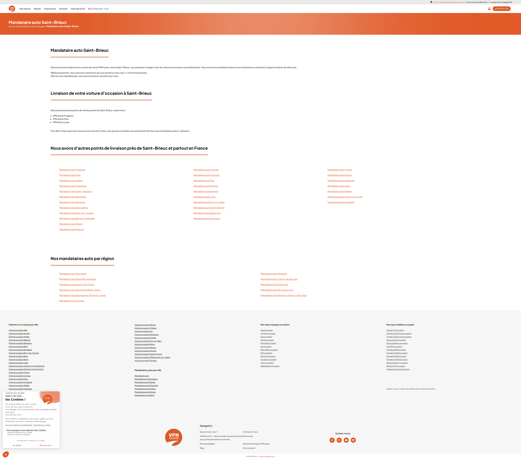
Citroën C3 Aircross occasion (399, 333)
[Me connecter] (490, 8)
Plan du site (248, 436)
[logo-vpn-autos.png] (12, 8)
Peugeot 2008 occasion (397, 359)
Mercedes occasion (269, 350)
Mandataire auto (142, 376)
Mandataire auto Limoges (206, 175)
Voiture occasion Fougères (20, 382)
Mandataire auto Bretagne (273, 273)
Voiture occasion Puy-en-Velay (148, 341)
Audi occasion (266, 330)
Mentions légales (207, 443)
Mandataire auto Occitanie (73, 273)
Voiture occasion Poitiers (145, 338)
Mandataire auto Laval (339, 185)
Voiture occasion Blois (18, 346)
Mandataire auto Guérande (341, 180)
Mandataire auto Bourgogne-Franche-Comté (82, 295)
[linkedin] (353, 440)
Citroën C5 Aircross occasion (399, 337)
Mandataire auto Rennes (145, 392)
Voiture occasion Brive (18, 356)
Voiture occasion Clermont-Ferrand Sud (26, 369)
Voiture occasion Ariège (19, 337)
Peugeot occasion (268, 359)
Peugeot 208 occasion (396, 356)
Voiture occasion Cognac (20, 376)
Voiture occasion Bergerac (20, 343)
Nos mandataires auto (25, 26)
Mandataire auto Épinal (71, 223)
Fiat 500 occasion (394, 346)
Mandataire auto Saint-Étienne (209, 207)
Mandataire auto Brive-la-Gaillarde (77, 218)
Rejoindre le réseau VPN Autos (256, 443)
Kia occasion (266, 346)
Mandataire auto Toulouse (72, 169)
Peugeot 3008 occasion (397, 353)
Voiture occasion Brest (18, 359)
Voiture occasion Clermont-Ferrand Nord (26, 366)
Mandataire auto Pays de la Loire (276, 289)
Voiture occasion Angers (19, 333)
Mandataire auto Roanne (71, 229)
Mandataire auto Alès (70, 175)
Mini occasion (266, 353)
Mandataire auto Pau (203, 180)
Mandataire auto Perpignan (73, 185)
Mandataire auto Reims (144, 395)
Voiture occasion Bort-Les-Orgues (24, 353)
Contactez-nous (250, 432)
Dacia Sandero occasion (397, 343)
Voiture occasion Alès (18, 330)
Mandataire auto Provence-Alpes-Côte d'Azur (283, 295)
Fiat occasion (266, 337)
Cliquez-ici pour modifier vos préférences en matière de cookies (410, 389)
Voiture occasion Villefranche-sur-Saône (152, 357)
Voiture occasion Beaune (19, 340)
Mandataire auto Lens (204, 196)
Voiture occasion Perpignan (147, 334)
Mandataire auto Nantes (340, 191)
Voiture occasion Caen (18, 363)
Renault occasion (268, 356)
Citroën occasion (267, 333)
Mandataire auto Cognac (206, 169)
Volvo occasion (267, 363)
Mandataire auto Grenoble (341, 202)
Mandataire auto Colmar (340, 169)
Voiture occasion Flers (18, 379)
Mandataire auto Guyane (71, 300)
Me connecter (249, 448)
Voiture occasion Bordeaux (20, 350)
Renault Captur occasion (397, 363)
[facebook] (332, 440)
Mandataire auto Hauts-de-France (76, 284)
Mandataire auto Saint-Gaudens (75, 191)
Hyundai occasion (268, 343)
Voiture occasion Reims (145, 344)
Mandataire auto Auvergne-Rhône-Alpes (80, 289)
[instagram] (339, 440)
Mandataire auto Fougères (206, 218)
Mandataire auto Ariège (71, 180)
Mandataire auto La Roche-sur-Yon (345, 196)
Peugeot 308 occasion (396, 350)
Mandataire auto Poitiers (205, 185)
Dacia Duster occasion (396, 340)
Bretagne (41, 26)
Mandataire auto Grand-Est (274, 284)
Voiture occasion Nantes (145, 325)
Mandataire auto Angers (340, 175)
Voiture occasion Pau (144, 331)
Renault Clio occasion (395, 366)
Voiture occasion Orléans (145, 328)
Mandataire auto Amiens (205, 191)
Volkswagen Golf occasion (397, 369)
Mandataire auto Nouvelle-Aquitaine (77, 279)
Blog (202, 448)
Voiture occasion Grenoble (20, 389)
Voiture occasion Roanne (145, 351)
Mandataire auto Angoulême (73, 207)
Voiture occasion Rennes (145, 347)
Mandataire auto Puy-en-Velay (209, 202)
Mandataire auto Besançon (207, 213)
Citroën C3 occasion (395, 330)
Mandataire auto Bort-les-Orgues (76, 213)
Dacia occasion (267, 340)
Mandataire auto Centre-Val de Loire (279, 279)
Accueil (12, 26)
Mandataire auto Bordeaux (72, 196)
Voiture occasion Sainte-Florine (148, 354)
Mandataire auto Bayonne (72, 202)
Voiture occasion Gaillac (19, 385)
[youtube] (346, 440)
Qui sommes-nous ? (209, 432)
